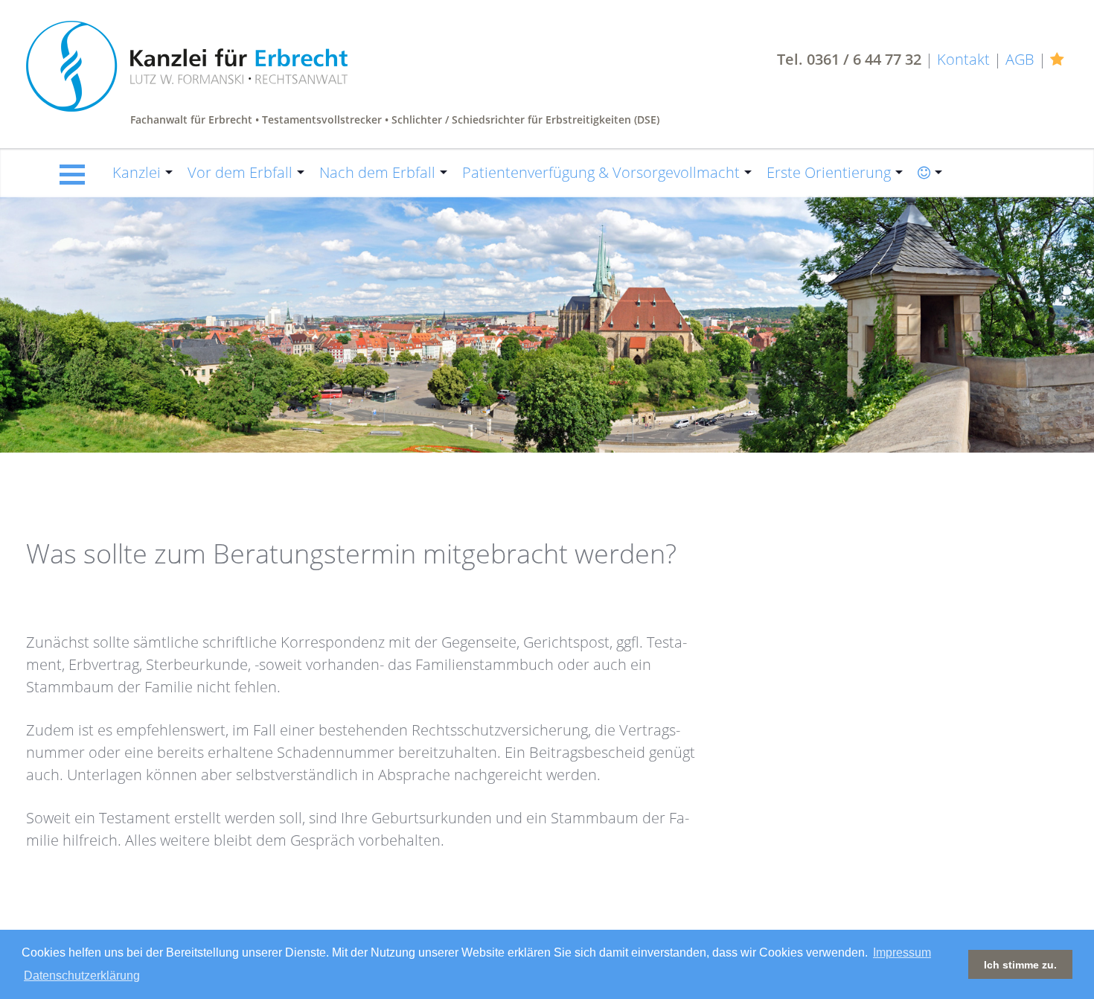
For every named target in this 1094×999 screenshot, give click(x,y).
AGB (1019, 59)
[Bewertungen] (1059, 59)
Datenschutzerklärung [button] (82, 975)
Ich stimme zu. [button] (1020, 965)
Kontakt (963, 59)
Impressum (902, 952)
